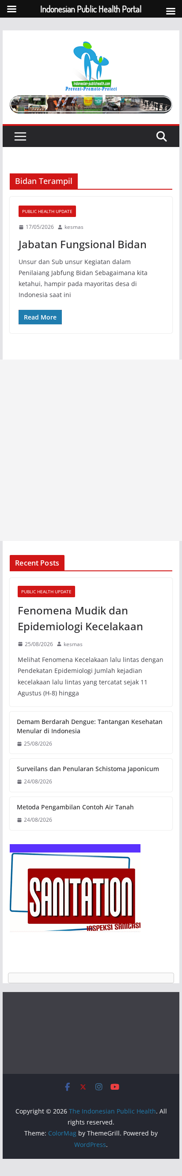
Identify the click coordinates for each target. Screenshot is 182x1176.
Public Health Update (47, 211)
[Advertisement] (91, 450)
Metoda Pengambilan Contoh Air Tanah (75, 807)
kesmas (73, 227)
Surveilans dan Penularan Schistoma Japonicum (88, 768)
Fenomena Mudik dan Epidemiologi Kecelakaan (80, 618)
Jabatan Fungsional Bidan (83, 244)
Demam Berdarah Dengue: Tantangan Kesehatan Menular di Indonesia (90, 726)
